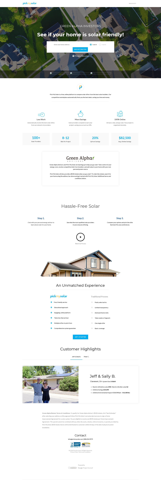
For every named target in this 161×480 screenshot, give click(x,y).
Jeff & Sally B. (76, 356)
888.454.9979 (132, 3)
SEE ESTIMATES (80, 49)
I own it (94, 44)
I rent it (104, 44)
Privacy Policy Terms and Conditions (80, 452)
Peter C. (86, 356)
